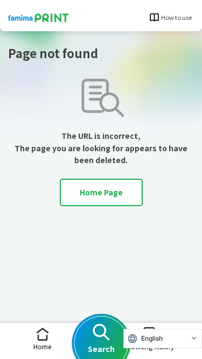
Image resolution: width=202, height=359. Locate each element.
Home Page (101, 192)
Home (42, 346)
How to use (176, 17)
